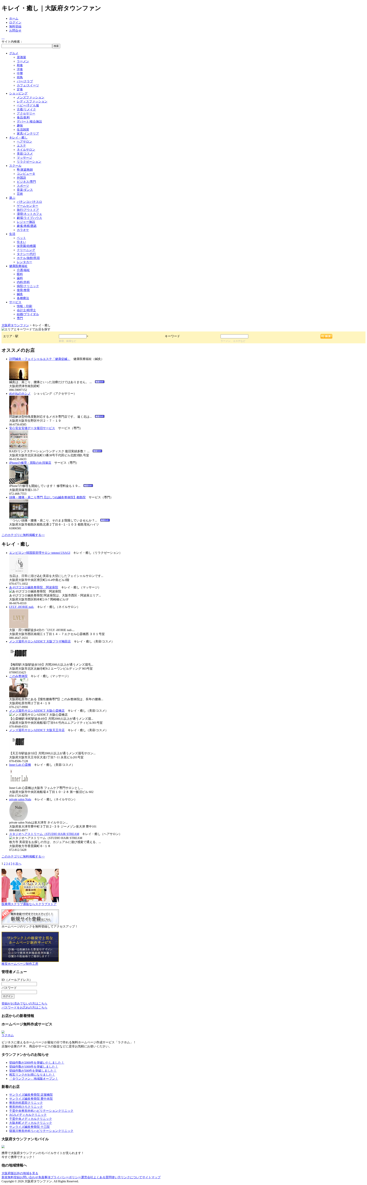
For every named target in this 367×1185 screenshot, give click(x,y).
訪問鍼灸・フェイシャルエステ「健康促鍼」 (39, 359)
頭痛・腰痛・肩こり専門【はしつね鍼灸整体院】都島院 (47, 497)
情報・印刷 (24, 306)
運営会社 (87, 1177)
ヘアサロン (24, 141)
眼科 (20, 274)
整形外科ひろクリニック (26, 1106)
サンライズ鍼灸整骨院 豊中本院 (31, 1098)
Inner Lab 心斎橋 (20, 764)
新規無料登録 (11, 1177)
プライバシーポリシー (65, 1177)
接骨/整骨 (23, 290)
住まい (21, 242)
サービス (15, 302)
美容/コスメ (25, 153)
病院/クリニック (28, 286)
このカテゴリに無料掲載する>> (23, 535)
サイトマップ (151, 1177)
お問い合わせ (29, 1177)
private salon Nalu (20, 799)
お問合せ (15, 30)
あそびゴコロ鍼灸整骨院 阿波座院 (33, 587)
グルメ (13, 53)
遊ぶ (12, 197)
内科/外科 (23, 282)
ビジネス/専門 (26, 181)
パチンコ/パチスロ (29, 201)
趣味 (20, 125)
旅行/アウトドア (28, 209)
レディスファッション (32, 101)
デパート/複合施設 (29, 121)
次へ (18, 863)
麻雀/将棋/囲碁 (27, 225)
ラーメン (23, 61)
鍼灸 (20, 294)
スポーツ (23, 185)
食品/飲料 (23, 117)
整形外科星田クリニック (26, 1102)
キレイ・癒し (18, 137)
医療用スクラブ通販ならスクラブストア (29, 904)
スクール (15, 165)
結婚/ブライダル (28, 314)
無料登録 (15, 26)
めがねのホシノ (20, 393)
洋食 (20, 69)
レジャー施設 (26, 221)
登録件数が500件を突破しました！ (33, 1070)
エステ (21, 145)
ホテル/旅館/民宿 (28, 258)
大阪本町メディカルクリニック (30, 1122)
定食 (20, 89)
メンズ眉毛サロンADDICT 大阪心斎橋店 (37, 710)
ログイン (15, 22)
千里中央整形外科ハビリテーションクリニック (41, 1110)
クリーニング (26, 250)
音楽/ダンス (25, 189)
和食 (20, 65)
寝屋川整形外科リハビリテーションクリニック (41, 1130)
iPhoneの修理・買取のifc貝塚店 (30, 462)
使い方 (116, 1177)
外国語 (21, 177)
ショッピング (18, 93)
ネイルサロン (26, 149)
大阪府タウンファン (15, 325)
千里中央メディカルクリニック (30, 1118)
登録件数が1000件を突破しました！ (33, 1066)
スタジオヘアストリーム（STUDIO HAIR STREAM (44, 834)
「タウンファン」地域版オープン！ (33, 1078)
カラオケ (23, 229)
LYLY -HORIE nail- (21, 606)
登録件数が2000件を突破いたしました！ (36, 1062)
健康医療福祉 (18, 266)
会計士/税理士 (26, 310)
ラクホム (8, 1035)
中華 (20, 73)
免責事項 (44, 1177)
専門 (20, 318)
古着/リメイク (26, 109)
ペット (21, 238)
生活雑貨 (23, 129)
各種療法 (23, 298)
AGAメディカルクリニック (28, 1114)
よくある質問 (102, 1177)
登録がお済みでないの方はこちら (24, 1003)
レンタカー (24, 262)
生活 (12, 234)
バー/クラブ (25, 81)
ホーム (13, 18)
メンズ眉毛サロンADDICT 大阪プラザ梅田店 (40, 641)
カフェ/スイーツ (28, 85)
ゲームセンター (27, 205)
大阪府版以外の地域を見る (20, 1173)
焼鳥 (20, 77)
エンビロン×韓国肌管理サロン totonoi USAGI (39, 552)
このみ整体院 (18, 676)
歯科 (20, 278)
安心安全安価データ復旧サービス (32, 428)
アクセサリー (26, 113)
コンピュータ (26, 173)
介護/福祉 (23, 270)
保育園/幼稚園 (26, 246)
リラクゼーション (29, 161)
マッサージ (24, 157)
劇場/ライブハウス (29, 217)
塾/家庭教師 (25, 169)
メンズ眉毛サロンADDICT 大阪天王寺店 (37, 730)
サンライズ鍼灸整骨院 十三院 (29, 1126)
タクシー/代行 (26, 254)
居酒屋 (21, 57)
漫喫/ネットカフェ (29, 213)
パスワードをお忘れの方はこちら (24, 1007)
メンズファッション (30, 97)
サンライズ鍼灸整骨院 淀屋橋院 (31, 1094)
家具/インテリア (28, 133)
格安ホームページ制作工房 (20, 963)
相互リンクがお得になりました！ (32, 1074)
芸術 (20, 193)
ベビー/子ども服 (28, 105)
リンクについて (131, 1177)
